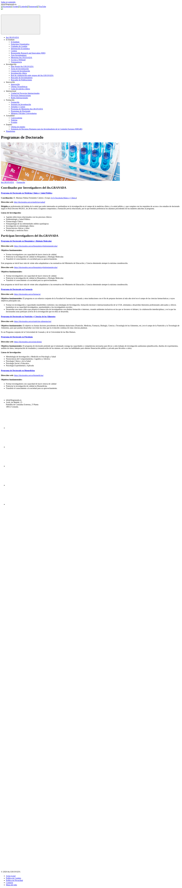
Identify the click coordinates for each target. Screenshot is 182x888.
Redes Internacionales (19, 98)
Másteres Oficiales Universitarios (24, 113)
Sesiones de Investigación (21, 104)
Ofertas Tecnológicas (19, 87)
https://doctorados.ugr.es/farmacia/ (27, 294)
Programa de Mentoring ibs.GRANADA (27, 109)
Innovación (15, 84)
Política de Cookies (13, 878)
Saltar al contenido (8, 2)
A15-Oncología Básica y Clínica (63, 198)
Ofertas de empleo (18, 127)
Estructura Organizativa (20, 44)
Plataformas (10, 131)
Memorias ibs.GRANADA (21, 57)
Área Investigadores (18, 55)
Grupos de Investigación (20, 71)
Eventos (14, 122)
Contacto (9, 883)
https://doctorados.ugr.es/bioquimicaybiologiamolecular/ (36, 246)
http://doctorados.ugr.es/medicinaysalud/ (29, 202)
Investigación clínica (19, 73)
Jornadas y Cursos (18, 107)
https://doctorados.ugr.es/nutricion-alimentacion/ (32, 321)
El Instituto (15, 42)
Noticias (14, 120)
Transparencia (16, 62)
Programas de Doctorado (20, 111)
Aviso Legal (10, 876)
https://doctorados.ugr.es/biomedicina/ (28, 375)
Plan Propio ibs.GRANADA (22, 66)
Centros (14, 51)
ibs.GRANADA (12, 37)
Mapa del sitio (11, 885)
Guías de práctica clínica (20, 89)
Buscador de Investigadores (21, 78)
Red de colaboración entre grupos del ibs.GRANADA (32, 75)
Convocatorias (16, 118)
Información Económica (20, 49)
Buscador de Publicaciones (21, 80)
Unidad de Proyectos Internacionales (25, 93)
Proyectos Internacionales (21, 95)
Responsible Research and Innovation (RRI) (28, 53)
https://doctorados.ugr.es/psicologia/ (28, 342)
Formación (15, 102)
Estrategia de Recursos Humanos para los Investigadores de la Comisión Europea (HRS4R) (46, 129)
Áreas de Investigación (20, 69)
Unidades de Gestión (19, 46)
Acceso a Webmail (18, 60)
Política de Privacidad (14, 880)
